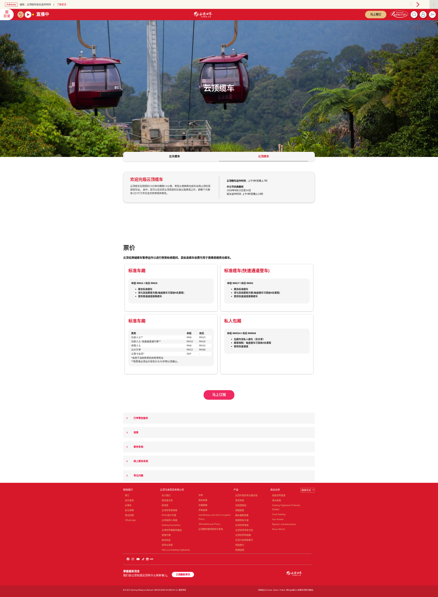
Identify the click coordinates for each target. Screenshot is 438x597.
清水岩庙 (276, 500)
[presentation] (407, 4)
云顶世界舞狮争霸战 (172, 530)
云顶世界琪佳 (242, 525)
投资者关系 (167, 500)
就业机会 (166, 540)
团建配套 (239, 510)
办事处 (128, 505)
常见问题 (138, 475)
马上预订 (375, 14)
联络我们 (128, 489)
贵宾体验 (239, 500)
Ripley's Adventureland (284, 524)
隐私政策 (202, 500)
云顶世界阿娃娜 (243, 535)
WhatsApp (130, 520)
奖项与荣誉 (167, 545)
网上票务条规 (141, 461)
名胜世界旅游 (278, 495)
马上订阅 (219, 395)
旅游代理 (166, 535)
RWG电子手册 (169, 515)
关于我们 (166, 495)
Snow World (278, 529)
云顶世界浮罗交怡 (244, 530)
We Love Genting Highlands (176, 550)
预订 (127, 495)
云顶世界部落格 (169, 510)
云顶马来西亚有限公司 (172, 489)
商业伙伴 (275, 489)
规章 (136, 432)
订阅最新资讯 (183, 574)
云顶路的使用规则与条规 (210, 529)
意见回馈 (129, 515)
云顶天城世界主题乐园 (246, 495)
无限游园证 (240, 505)
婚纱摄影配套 (242, 515)
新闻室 (165, 505)
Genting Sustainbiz (171, 525)
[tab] (174, 156)
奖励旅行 (239, 545)
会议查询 (129, 500)
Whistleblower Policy (209, 524)
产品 (236, 489)
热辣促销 (239, 550)
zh (432, 14)
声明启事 (202, 510)
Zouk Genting (278, 514)
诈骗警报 (202, 505)
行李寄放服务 (141, 418)
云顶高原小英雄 (169, 520)
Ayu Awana (278, 519)
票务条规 (138, 446)
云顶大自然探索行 (244, 540)
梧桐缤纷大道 (242, 520)
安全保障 (129, 510)
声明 (200, 495)
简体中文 (306, 490)
